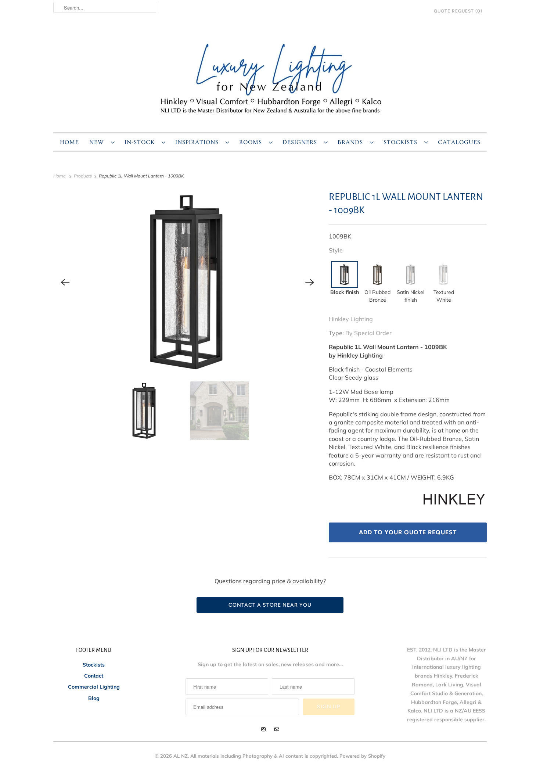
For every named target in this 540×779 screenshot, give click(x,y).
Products (83, 176)
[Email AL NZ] (276, 729)
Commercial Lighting (94, 686)
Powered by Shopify (362, 756)
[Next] (310, 282)
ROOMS (252, 142)
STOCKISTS (402, 142)
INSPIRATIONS (198, 142)
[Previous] (65, 282)
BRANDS (352, 142)
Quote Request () (458, 11)
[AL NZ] (270, 77)
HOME (69, 142)
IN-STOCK (141, 142)
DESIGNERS (301, 142)
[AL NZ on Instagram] (263, 729)
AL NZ (180, 756)
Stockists (94, 664)
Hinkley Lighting (351, 319)
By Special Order (368, 333)
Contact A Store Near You (270, 605)
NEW (98, 142)
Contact (93, 675)
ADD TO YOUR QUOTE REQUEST (408, 532)
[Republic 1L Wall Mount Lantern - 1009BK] (187, 282)
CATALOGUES (459, 142)
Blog (94, 698)
